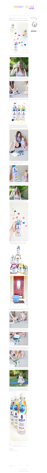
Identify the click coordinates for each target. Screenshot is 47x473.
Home (19, 465)
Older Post (28, 465)
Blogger (27, 471)
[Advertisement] (35, 37)
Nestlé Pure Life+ (12, 200)
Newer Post (10, 465)
